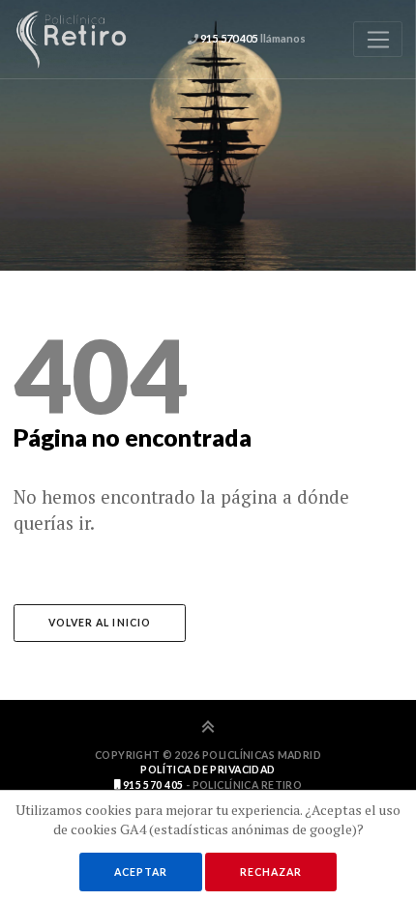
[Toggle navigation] (377, 39)
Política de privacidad (207, 769)
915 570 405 (151, 785)
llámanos (252, 38)
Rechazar (271, 872)
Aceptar (140, 872)
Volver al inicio (99, 622)
